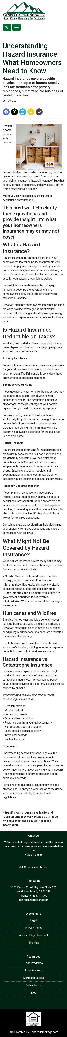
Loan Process (33, 970)
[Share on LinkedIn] (22, 111)
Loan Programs (33, 963)
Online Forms (34, 985)
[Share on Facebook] (6, 111)
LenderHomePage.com (44, 1032)
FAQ (33, 992)
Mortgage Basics (33, 978)
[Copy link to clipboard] (39, 111)
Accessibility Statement (33, 935)
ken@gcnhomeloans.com (33, 899)
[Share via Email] (30, 111)
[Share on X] (14, 111)
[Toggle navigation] (16, 27)
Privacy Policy (33, 927)
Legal (33, 920)
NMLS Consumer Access (33, 867)
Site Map (33, 942)
